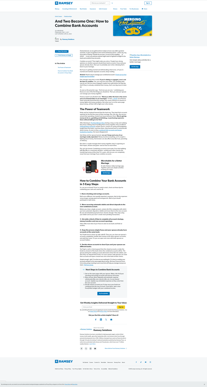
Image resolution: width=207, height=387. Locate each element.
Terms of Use (93, 311)
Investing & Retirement (69, 9)
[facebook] (81, 348)
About (123, 362)
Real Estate (83, 9)
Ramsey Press (117, 362)
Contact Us (97, 362)
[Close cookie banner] (204, 384)
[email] (111, 320)
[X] (106, 320)
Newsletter (103, 362)
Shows (115, 9)
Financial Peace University (87, 126)
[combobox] (102, 3)
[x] (86, 348)
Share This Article (62, 51)
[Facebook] (96, 320)
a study (115, 98)
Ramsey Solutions (68, 39)
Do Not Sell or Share (88, 369)
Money (57, 9)
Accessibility (104, 369)
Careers (91, 362)
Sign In (148, 3)
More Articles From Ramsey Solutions (115, 348)
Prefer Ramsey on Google (64, 55)
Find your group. (88, 265)
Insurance (93, 9)
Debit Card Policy (59, 369)
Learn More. (92, 344)
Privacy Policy (103, 311)
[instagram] (90, 348)
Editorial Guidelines (113, 369)
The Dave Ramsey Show (98, 123)
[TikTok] (141, 362)
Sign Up (121, 307)
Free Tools (123, 9)
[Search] (112, 3)
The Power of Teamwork (64, 67)
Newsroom (110, 362)
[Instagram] (150, 362)
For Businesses (134, 9)
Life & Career (103, 9)
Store (145, 9)
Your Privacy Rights (77, 369)
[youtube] (95, 348)
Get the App (106, 173)
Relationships (68, 16)
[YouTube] (145, 362)
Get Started (85, 362)
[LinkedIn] (101, 320)
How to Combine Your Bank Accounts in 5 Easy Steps (65, 72)
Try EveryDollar (103, 293)
